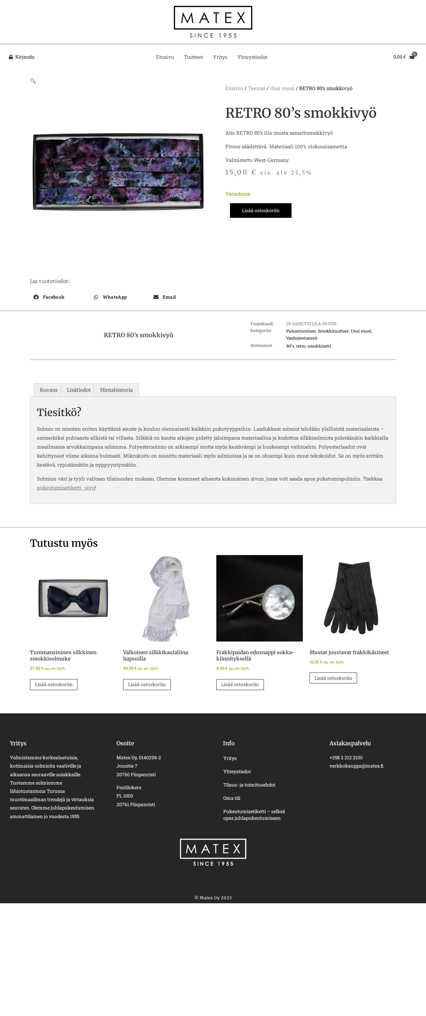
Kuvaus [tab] (49, 390)
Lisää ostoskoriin (261, 210)
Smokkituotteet (333, 331)
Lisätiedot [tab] (79, 390)
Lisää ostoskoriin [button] (54, 684)
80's (290, 346)
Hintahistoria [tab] (116, 390)
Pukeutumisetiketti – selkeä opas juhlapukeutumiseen (254, 814)
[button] (33, 80)
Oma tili (231, 798)
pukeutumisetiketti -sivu (66, 487)
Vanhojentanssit (302, 338)
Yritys (220, 57)
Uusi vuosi (282, 88)
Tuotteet (193, 57)
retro (301, 346)
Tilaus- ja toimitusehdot (249, 785)
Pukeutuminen (301, 331)
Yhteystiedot (252, 57)
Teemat (256, 88)
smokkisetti (319, 346)
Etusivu (165, 57)
